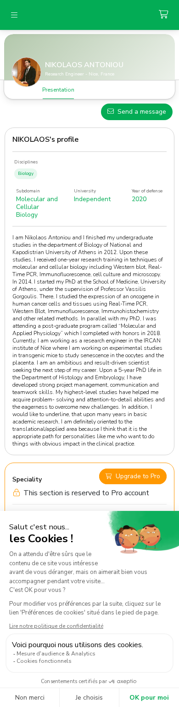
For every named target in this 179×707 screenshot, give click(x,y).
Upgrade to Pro (138, 476)
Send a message (141, 111)
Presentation (58, 89)
